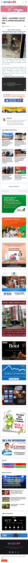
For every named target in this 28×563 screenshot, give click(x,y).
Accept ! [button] (4, 560)
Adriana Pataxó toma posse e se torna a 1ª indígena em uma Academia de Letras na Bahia (17, 492)
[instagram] (15, 552)
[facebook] (10, 552)
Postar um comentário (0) (14, 186)
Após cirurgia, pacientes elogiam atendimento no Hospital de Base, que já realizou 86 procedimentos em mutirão (7, 160)
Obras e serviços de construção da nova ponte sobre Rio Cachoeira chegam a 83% (7, 143)
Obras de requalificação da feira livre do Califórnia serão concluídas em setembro (20, 159)
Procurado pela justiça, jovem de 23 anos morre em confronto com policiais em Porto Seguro (20, 143)
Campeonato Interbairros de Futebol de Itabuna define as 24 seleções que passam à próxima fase (18, 499)
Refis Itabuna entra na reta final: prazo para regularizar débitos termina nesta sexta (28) (20, 177)
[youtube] (12, 552)
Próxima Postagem (23, 191)
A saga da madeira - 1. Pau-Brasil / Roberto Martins (17, 505)
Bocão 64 (9, 118)
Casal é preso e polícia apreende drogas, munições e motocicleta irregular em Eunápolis (7, 177)
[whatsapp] (18, 552)
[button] (2, 2)
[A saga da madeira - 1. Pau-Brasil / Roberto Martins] (6, 506)
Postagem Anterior (5, 191)
